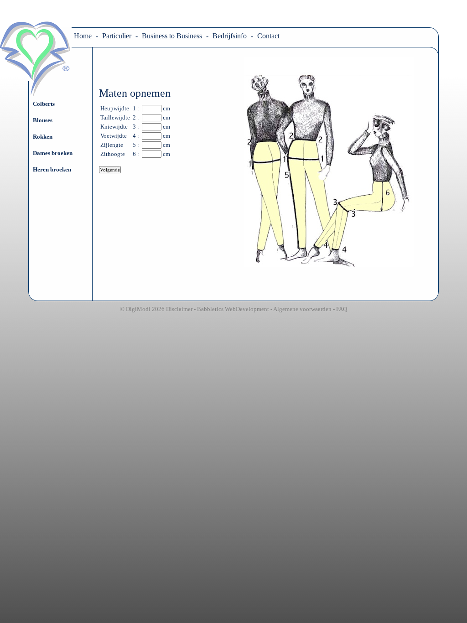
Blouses (42, 120)
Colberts (44, 103)
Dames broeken (53, 153)
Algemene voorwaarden (302, 309)
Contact (268, 36)
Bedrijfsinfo (230, 36)
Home (83, 36)
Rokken (42, 136)
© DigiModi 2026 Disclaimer (156, 309)
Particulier (116, 36)
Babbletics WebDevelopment (233, 309)
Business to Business (172, 36)
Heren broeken (52, 169)
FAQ (341, 309)
